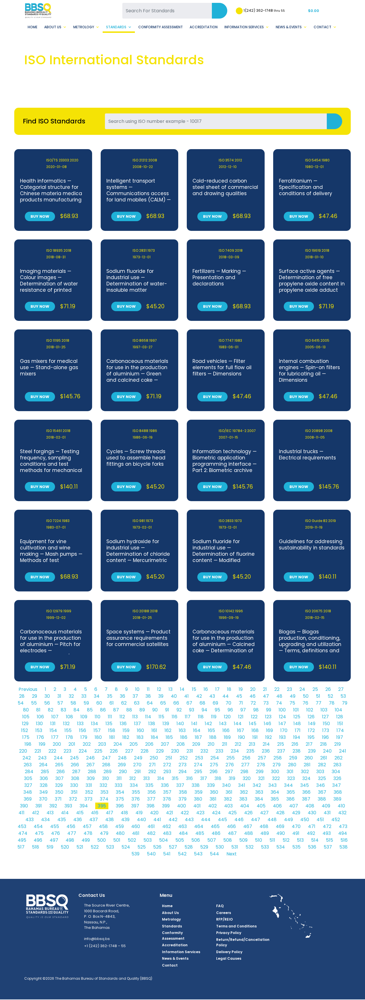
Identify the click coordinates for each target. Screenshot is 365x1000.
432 (342, 812)
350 (59, 792)
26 (328, 689)
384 (259, 799)
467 (247, 826)
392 (53, 806)
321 (261, 778)
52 (330, 696)
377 (151, 799)
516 (344, 840)
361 (229, 792)
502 (132, 840)
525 (141, 847)
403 (228, 806)
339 (211, 785)
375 (120, 799)
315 (175, 778)
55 (34, 703)
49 (292, 696)
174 (340, 730)
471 (311, 826)
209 (196, 744)
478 (88, 833)
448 (272, 819)
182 (125, 737)
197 (339, 737)
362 (244, 792)
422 (185, 812)
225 (98, 751)
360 (214, 792)
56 (47, 703)
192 (268, 737)
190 (241, 737)
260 (309, 758)
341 (241, 785)
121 (241, 716)
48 (279, 696)
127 (325, 716)
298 (244, 771)
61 (112, 703)
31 (59, 696)
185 (169, 737)
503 (147, 840)
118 (201, 716)
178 (69, 737)
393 (68, 806)
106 (40, 716)
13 (171, 689)
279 (277, 764)
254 (214, 758)
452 (335, 819)
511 (272, 840)
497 (54, 840)
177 (54, 737)
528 (188, 847)
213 (252, 744)
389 (337, 799)
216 (294, 744)
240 (327, 751)
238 (297, 751)
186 (183, 737)
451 (320, 819)
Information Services (244, 27)
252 (184, 758)
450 (304, 819)
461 (151, 826)
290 (123, 771)
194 (296, 737)
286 (60, 771)
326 (337, 778)
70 (228, 703)
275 (214, 764)
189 (227, 737)
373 (88, 799)
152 (24, 730)
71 (241, 703)
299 (259, 771)
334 (134, 785)
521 (79, 847)
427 (264, 812)
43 (212, 696)
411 (22, 812)
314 (160, 778)
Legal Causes (228, 958)
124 (282, 716)
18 (229, 689)
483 (167, 833)
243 (42, 758)
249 (138, 758)
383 (243, 799)
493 (327, 833)
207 (165, 744)
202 (87, 744)
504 (163, 840)
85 (90, 710)
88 (129, 710)
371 (58, 799)
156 (82, 730)
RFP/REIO (224, 919)
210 (211, 744)
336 (165, 785)
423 (200, 812)
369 (28, 799)
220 (23, 751)
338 (196, 785)
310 (105, 778)
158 (111, 730)
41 (186, 696)
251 (168, 758)
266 (75, 764)
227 (129, 751)
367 (322, 792)
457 (87, 826)
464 (198, 826)
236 (266, 751)
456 (70, 826)
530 (220, 847)
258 (277, 758)
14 (182, 689)
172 (311, 730)
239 (312, 751)
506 (195, 840)
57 (60, 703)
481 (135, 833)
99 (268, 710)
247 (106, 758)
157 (97, 730)
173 (325, 730)
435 (61, 819)
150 (326, 723)
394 (84, 806)
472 (327, 826)
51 (318, 696)
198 (28, 744)
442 (173, 819)
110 (97, 716)
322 (276, 778)
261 (323, 758)
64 (150, 703)
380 (198, 799)
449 (288, 819)
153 (38, 730)
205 (133, 744)
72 (253, 703)
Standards (116, 27)
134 (94, 723)
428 (280, 812)
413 (50, 812)
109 (83, 716)
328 (44, 785)
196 (325, 737)
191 (255, 737)
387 (306, 799)
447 (255, 819)
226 (114, 751)
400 (181, 806)
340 (226, 785)
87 (116, 710)
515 (329, 840)
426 (248, 812)
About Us (52, 27)
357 (167, 792)
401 (197, 806)
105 (25, 716)
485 (199, 833)
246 (90, 758)
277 (245, 764)
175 (25, 737)
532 (250, 847)
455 (54, 826)
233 (219, 751)
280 (292, 764)
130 (39, 723)
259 (293, 758)
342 (257, 785)
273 (182, 764)
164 (196, 730)
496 (38, 840)
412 (35, 812)
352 (89, 792)
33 (83, 696)
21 (265, 689)
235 (250, 751)
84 (77, 710)
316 (189, 778)
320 (247, 778)
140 (180, 723)
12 (159, 689)
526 (157, 847)
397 (135, 806)
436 (77, 819)
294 (183, 771)
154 (53, 730)
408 (309, 806)
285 (45, 771)
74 (279, 703)
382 (228, 799)
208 (181, 744)
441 (157, 819)
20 (253, 689)
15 (194, 689)
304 (336, 771)
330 (74, 785)
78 (331, 703)
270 (137, 764)
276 (230, 764)
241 (342, 751)
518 (35, 847)
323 (291, 778)
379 (182, 799)
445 (222, 819)
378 (167, 799)
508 (227, 840)
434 (45, 819)
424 (216, 812)
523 (110, 847)
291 (137, 771)
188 (212, 737)
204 (117, 744)
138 (151, 723)
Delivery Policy (229, 951)
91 (167, 710)
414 (65, 812)
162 (168, 730)
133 (80, 723)
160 (140, 730)
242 (27, 758)
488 (248, 833)
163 (182, 730)
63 (136, 703)
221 (38, 751)
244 (58, 758)
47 (266, 696)
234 (235, 751)
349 (43, 792)
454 (38, 826)
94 (204, 710)
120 (227, 716)
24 (302, 689)
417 (109, 812)
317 (203, 778)
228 (145, 751)
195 (311, 737)
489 (264, 833)
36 (122, 696)
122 (254, 716)
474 (22, 833)
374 (104, 799)
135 (109, 723)
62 (124, 703)
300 (275, 771)
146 (267, 723)
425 (232, 812)
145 (252, 723)
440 (141, 819)
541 (167, 854)
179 (83, 737)
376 (135, 799)
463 (182, 826)
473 (343, 826)
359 (198, 792)
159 (126, 730)
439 (125, 819)
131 (53, 723)
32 (71, 696)
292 (152, 771)
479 (104, 833)
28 (22, 696)
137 (137, 723)
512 (286, 840)
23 (289, 689)
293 (167, 771)
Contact (322, 27)
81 (38, 710)
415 (80, 812)
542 (182, 854)
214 (266, 744)
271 (152, 764)
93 (191, 710)
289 (107, 771)
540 (151, 854)
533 (265, 847)
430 (312, 812)
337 (180, 785)
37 (135, 696)
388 (322, 799)
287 (76, 771)
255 (230, 758)
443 (189, 819)
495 (22, 840)
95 (217, 710)
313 (146, 778)
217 (309, 744)
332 (103, 785)
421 (169, 812)
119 (213, 716)
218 (323, 744)
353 (104, 792)
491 (295, 833)
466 (231, 826)
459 (119, 826)
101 (296, 710)
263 (28, 764)
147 (282, 723)
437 (93, 819)
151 (340, 723)
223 (67, 751)
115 (161, 716)
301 (290, 771)
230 (175, 751)
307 (59, 778)
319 (232, 778)
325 (322, 778)
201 (71, 744)
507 (211, 840)
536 (312, 847)
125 (296, 716)
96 (230, 710)
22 (276, 689)
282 (322, 764)
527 (173, 847)
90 (155, 710)
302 (305, 771)
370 (43, 799)
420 (154, 812)
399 (166, 806)
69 (215, 703)
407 (293, 806)
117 (187, 716)
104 (338, 710)
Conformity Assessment (160, 27)
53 (343, 696)
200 (57, 744)
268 (106, 764)
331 (89, 785)
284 (29, 771)
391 (38, 806)
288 (92, 771)
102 (309, 710)
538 (343, 847)
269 (122, 764)
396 (120, 806)
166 (226, 730)
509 (243, 840)
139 (166, 723)
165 (211, 730)
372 (73, 799)
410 (341, 806)
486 (216, 833)
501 (116, 840)
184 (154, 737)
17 (217, 689)
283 (337, 764)
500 (101, 840)
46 (253, 696)
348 (27, 792)
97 (243, 710)
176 (40, 737)
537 (328, 847)
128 (339, 716)
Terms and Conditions (236, 926)
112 (122, 716)
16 (206, 689)
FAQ (220, 905)
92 (179, 710)
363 (259, 792)
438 (109, 819)
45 (239, 696)
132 (66, 723)
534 (280, 847)
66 (176, 703)
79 (344, 703)
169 (269, 730)
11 (148, 689)
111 (110, 716)
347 (336, 785)
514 (315, 840)
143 (222, 723)
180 (98, 737)
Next (231, 854)
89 (142, 710)
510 (258, 840)
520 (65, 847)
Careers (223, 912)
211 (224, 744)
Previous (28, 689)
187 (198, 737)
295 (198, 771)
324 (306, 778)
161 (154, 730)
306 (44, 778)
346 (320, 785)
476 (55, 833)
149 (311, 723)
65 (163, 703)
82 (50, 710)
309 (91, 778)
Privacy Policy (228, 932)
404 (244, 806)
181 (112, 737)
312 (132, 778)
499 (86, 840)
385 (275, 799)
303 (320, 771)
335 (149, 785)
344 (288, 785)
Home (32, 27)
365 (291, 792)
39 (160, 696)
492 (311, 833)
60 (99, 703)
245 (74, 758)
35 (109, 696)
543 (198, 854)
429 (296, 812)
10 (137, 689)
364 (275, 792)
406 (277, 806)
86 (103, 710)
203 (102, 744)
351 (74, 792)
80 (26, 710)
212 (238, 744)
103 (324, 710)
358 (183, 792)
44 (225, 696)
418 (124, 812)
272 (167, 764)
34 (97, 696)
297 (229, 771)
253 (199, 758)
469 (280, 826)
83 (63, 710)
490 (280, 833)
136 (123, 723)
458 (103, 826)
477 (71, 833)
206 (149, 744)
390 (24, 806)
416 (94, 812)
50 (306, 696)
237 (281, 751)
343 (272, 785)
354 (120, 792)
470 (296, 826)
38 (148, 696)
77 (318, 703)
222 (52, 751)
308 (75, 778)
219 (337, 744)
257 (262, 758)
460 (135, 826)
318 (217, 778)
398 (151, 806)
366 (306, 792)
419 (139, 812)
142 (208, 723)
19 (241, 689)
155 (68, 730)
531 (234, 847)
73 (266, 703)
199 (42, 744)
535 (296, 847)
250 (154, 758)
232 (204, 751)
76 (305, 703)
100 (282, 710)
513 (300, 840)
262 (338, 758)
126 (311, 716)
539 (135, 854)
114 (148, 716)
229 (160, 751)
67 (189, 703)
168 (255, 730)
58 (73, 703)
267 (90, 764)
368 (338, 792)
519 (49, 847)
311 (119, 778)
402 (212, 806)
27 (341, 689)
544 (214, 854)
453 (22, 826)
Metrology (83, 27)
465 (215, 826)
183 (140, 737)
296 (214, 771)
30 (47, 696)
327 (28, 785)
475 (39, 833)
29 (34, 696)
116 (174, 716)
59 (86, 703)
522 (95, 847)
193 (282, 737)
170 (283, 730)
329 (59, 785)
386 (290, 799)
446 (239, 819)
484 (183, 833)
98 (256, 710)
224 (83, 751)
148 (297, 723)
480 (120, 833)
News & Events (289, 27)
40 (174, 696)
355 (136, 792)
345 (304, 785)
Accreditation (204, 27)
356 (151, 792)
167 (240, 730)
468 (263, 826)
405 (261, 806)
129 (25, 723)
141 (194, 723)
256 (246, 758)
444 (205, 819)
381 (213, 799)
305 (28, 778)
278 (261, 764)
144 (238, 723)
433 (29, 819)
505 (179, 840)
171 (298, 730)
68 (202, 703)
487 (232, 833)
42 (199, 696)
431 (327, 812)
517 (21, 847)
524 (125, 847)
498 (70, 840)
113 (135, 716)
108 (69, 716)
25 (315, 689)
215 (280, 744)
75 (292, 703)
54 (21, 703)
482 (151, 833)
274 (198, 764)
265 (59, 764)
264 (43, 764)
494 (342, 833)
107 (54, 716)
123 (268, 716)
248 (122, 758)
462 (166, 826)
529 (204, 847)
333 (118, 785)
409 (326, 806)
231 (189, 751)
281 (307, 764)
